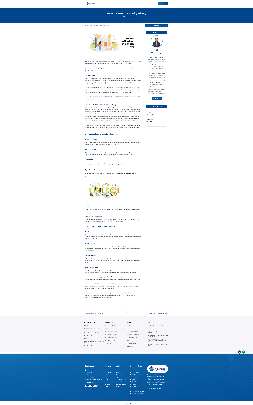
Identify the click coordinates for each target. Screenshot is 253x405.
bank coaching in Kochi (106, 293)
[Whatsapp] (243, 352)
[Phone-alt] (239, 352)
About (121, 4)
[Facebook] (94, 386)
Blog (149, 322)
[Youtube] (96, 386)
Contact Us (137, 4)
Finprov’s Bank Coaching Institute (124, 283)
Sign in (155, 3)
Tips (126, 4)
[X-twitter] (86, 386)
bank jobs (118, 292)
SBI (135, 283)
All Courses (114, 4)
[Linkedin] (89, 386)
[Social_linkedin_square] (157, 50)
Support (131, 4)
